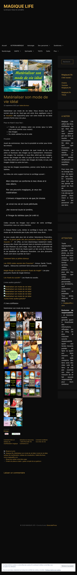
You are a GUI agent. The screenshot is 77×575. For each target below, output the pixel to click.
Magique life (9, 453)
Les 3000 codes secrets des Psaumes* (19, 263)
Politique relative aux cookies (53, 570)
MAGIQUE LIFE (19, 6)
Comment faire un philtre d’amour (16, 258)
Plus (55, 51)
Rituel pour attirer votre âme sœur (16, 459)
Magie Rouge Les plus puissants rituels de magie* (23, 270)
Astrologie (30, 45)
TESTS (40, 51)
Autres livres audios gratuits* (15, 299)
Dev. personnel (43, 45)
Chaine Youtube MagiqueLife (66, 85)
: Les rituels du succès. (21, 278)
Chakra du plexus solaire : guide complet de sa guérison (23, 461)
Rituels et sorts (10, 451)
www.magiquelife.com (11, 457)
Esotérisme (57, 45)
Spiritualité (28, 51)
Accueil (4, 45)
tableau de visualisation (27, 455)
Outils (48, 51)
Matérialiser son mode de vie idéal (25, 453)
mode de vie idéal (41, 453)
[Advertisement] (38, 29)
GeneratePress (52, 525)
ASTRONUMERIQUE (17, 45)
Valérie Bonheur (40, 455)
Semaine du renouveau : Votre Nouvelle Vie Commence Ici (27, 441)
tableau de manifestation (11, 455)
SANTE (16, 51)
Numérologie (6, 51)
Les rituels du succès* (12, 278)
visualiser (9, 116)
